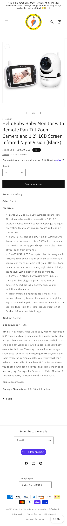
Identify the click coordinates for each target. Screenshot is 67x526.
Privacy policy (18, 514)
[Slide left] (26, 113)
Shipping (5, 154)
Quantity (6, 166)
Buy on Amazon (33, 184)
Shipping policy (51, 514)
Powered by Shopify (37, 509)
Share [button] (9, 398)
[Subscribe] (49, 440)
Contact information (35, 519)
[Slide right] (40, 113)
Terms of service (34, 514)
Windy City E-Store (21, 509)
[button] (6, 21)
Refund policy (55, 509)
